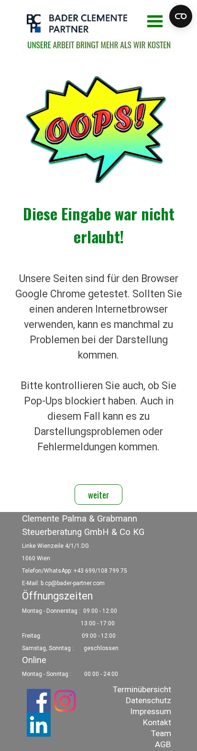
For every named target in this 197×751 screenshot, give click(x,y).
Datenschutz (148, 700)
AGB (163, 744)
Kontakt (157, 722)
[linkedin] (39, 725)
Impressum (150, 711)
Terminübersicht (142, 689)
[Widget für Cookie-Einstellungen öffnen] (180, 16)
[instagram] (65, 701)
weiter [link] (98, 494)
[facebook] (39, 701)
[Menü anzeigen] (154, 21)
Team (161, 733)
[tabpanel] (98, 336)
